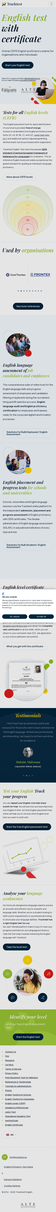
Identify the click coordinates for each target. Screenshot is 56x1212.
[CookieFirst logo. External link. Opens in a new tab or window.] (3, 593)
